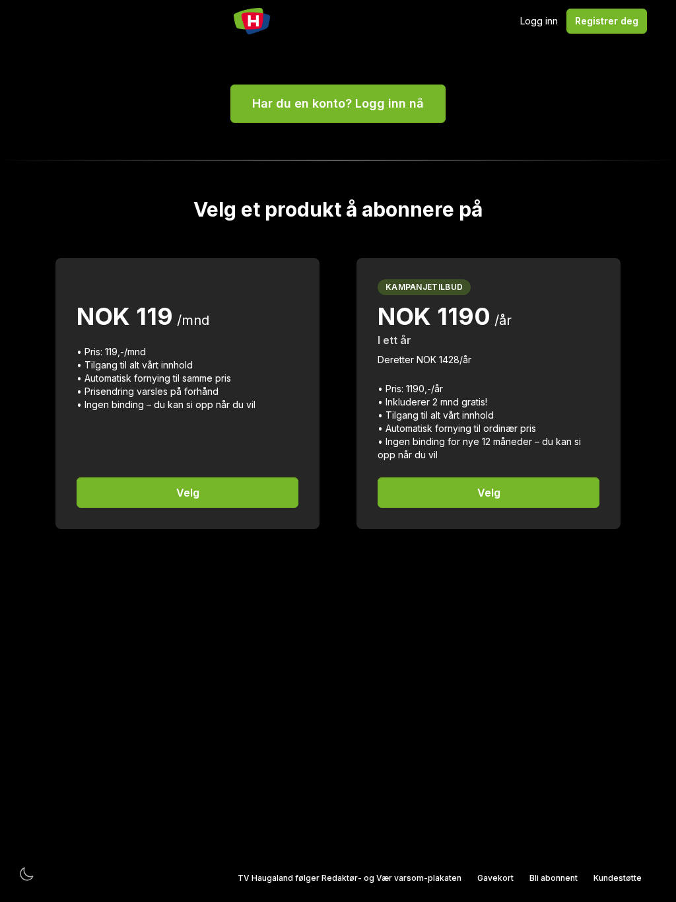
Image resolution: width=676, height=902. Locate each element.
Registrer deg (606, 20)
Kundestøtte (617, 878)
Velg (187, 492)
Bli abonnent (553, 878)
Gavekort (495, 878)
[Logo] (252, 21)
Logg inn (539, 20)
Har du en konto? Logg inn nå (338, 103)
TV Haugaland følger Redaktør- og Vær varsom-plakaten (349, 878)
